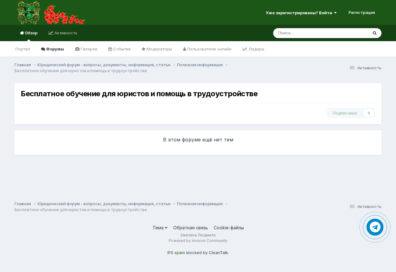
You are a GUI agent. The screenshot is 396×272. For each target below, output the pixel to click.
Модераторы (158, 48)
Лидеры (255, 48)
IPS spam (176, 252)
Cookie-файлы (229, 227)
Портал (22, 48)
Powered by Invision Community (198, 240)
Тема (159, 227)
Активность (65, 32)
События (121, 48)
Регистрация (362, 12)
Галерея (88, 48)
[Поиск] (374, 33)
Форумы (54, 48)
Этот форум (348, 33)
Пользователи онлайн (208, 48)
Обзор (30, 32)
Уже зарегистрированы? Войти (300, 12)
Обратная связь (190, 227)
